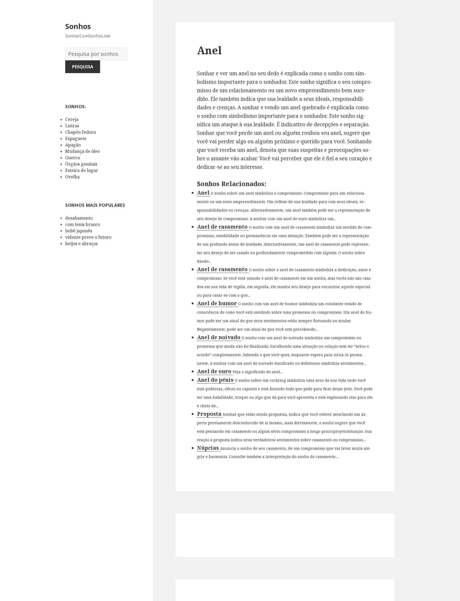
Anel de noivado (219, 337)
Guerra (72, 158)
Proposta (210, 413)
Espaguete (76, 138)
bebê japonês (78, 231)
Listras (72, 126)
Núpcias (208, 447)
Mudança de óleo (82, 151)
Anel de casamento (223, 226)
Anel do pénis (216, 379)
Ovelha (72, 177)
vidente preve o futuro (88, 237)
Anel (204, 192)
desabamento (79, 218)
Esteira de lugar (81, 170)
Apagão (73, 145)
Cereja (72, 119)
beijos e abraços (81, 243)
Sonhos (78, 26)
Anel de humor (217, 303)
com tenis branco (82, 224)
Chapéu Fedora (80, 132)
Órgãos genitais (81, 164)
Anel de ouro (215, 371)
